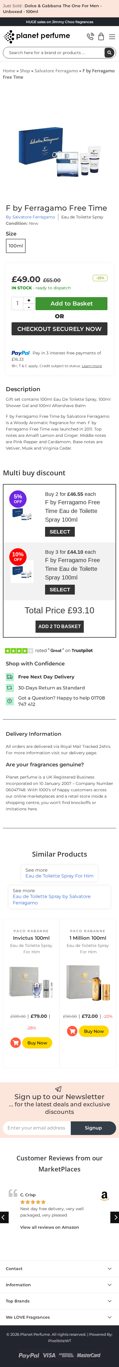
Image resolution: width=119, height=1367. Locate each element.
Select (60, 532)
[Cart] (101, 36)
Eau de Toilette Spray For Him (59, 873)
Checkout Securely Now (59, 328)
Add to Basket (72, 303)
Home (9, 70)
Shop (25, 70)
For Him (31, 951)
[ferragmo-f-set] (59, 150)
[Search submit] (109, 53)
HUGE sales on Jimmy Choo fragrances (59, 22)
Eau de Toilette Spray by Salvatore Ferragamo (52, 897)
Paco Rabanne (31, 931)
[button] (109, 993)
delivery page (82, 752)
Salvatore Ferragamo (56, 70)
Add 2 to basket (59, 626)
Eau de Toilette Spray (82, 217)
